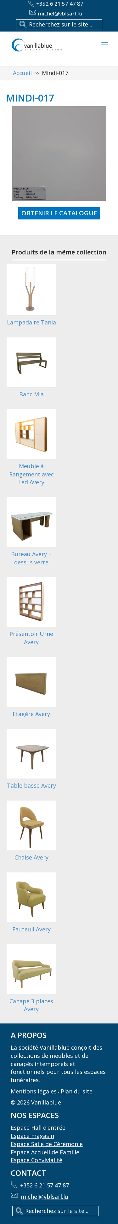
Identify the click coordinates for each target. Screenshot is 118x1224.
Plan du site (77, 1091)
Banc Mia (31, 394)
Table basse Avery (31, 785)
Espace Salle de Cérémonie (47, 1144)
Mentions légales (34, 1091)
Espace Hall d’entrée (38, 1127)
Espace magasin (32, 1135)
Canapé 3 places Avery (31, 1005)
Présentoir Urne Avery (31, 638)
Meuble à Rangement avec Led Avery (31, 474)
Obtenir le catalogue (59, 213)
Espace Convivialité (36, 1160)
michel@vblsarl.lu (60, 13)
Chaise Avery (31, 857)
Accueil (22, 73)
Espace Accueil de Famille (45, 1152)
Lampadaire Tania (31, 322)
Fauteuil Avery (31, 929)
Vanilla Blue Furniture (37, 49)
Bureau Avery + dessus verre (31, 558)
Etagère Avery (31, 714)
